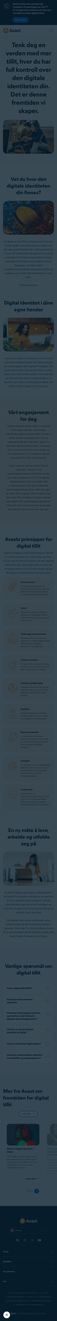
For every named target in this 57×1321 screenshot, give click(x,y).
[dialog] (28, 660)
